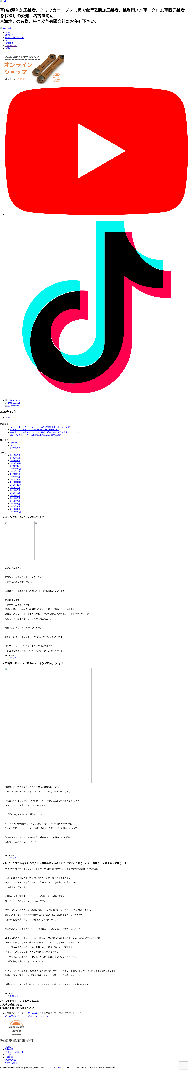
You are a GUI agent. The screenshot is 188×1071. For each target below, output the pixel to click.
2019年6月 (15, 496)
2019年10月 (15, 485)
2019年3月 (15, 504)
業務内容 (9, 35)
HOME (8, 32)
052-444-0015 (34, 1013)
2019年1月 (15, 509)
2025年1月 (15, 461)
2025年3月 (15, 455)
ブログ (8, 40)
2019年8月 (15, 490)
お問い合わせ (11, 48)
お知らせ (14, 442)
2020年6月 (15, 471)
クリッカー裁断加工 (14, 37)
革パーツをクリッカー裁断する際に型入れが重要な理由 (35, 435)
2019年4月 (15, 501)
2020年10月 (15, 469)
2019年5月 (15, 498)
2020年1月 (15, 479)
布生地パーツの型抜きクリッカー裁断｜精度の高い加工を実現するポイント (45, 432)
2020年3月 (15, 477)
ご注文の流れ (11, 46)
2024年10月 (15, 466)
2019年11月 (15, 482)
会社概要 (9, 43)
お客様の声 (15, 448)
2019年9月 (15, 487)
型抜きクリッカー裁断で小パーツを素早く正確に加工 (34, 430)
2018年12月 (15, 512)
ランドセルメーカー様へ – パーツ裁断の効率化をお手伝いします (40, 427)
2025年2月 (15, 458)
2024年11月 (15, 463)
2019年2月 (15, 506)
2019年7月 (15, 493)
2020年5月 (15, 474)
